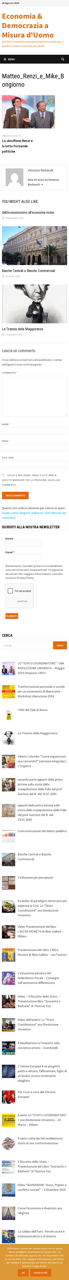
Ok (23, 1272)
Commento (10, 372)
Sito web (8, 457)
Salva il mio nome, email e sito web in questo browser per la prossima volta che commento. (31, 480)
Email (6, 441)
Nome (6, 424)
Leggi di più (40, 1272)
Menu (11, 59)
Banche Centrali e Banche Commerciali (28, 271)
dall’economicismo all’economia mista (28, 212)
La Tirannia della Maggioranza (22, 329)
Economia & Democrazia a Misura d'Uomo (28, 25)
